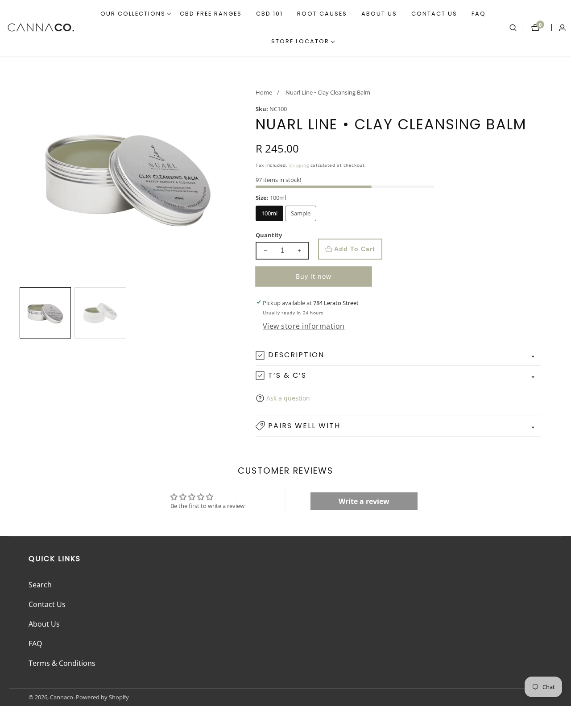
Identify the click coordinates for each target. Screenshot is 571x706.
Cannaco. (62, 697)
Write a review (364, 501)
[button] (133, 14)
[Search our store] (516, 27)
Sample (303, 215)
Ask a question (288, 398)
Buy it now (313, 276)
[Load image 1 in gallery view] (45, 313)
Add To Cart (354, 249)
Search (40, 585)
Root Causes (322, 13)
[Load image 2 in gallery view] (100, 313)
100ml (272, 215)
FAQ (479, 13)
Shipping (299, 165)
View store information (304, 326)
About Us (379, 13)
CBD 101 (269, 13)
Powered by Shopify (102, 697)
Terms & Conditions (62, 663)
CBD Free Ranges (211, 13)
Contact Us (434, 13)
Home (264, 92)
